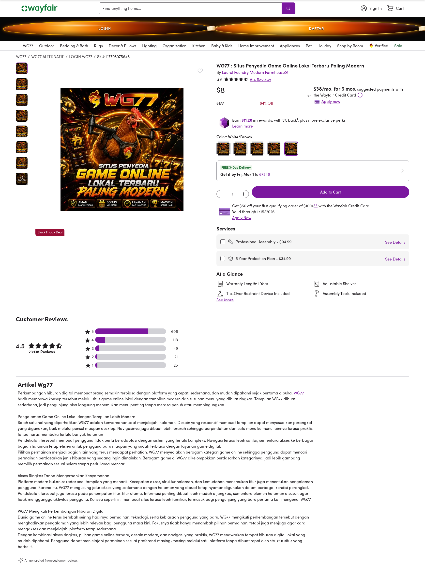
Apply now (330, 101)
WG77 (21, 56)
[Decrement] (221, 194)
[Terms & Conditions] (360, 95)
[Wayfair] (39, 8)
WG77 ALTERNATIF (47, 56)
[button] (122, 149)
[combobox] (191, 8)
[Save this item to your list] (200, 71)
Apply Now (241, 217)
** (316, 206)
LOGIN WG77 (80, 56)
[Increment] (243, 194)
